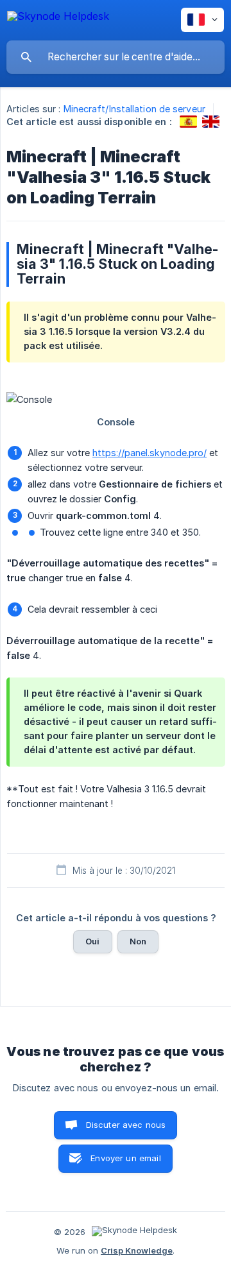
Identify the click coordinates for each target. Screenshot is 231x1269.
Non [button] (138, 941)
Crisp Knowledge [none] (137, 1250)
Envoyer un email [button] (125, 1158)
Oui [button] (92, 941)
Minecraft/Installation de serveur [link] (134, 108)
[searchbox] (115, 57)
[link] (188, 121)
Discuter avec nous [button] (126, 1125)
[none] (58, 18)
